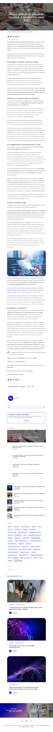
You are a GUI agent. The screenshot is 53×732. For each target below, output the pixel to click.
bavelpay (32, 529)
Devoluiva (18, 535)
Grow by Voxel (12, 543)
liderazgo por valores (14, 546)
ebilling (10, 538)
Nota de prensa (12, 549)
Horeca (21, 543)
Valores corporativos (26, 557)
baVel (25, 529)
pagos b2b (22, 386)
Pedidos (33, 552)
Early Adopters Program (35, 535)
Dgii (24, 535)
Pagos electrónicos (26, 9)
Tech (9, 557)
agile (10, 526)
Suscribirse (26, 420)
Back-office (17, 529)
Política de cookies (29, 726)
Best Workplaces (22, 532)
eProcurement (36, 538)
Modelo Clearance (35, 546)
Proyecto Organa (12, 555)
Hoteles (28, 543)
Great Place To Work (35, 540)
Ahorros (16, 526)
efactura (18, 538)
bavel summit (12, 532)
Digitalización (12, 604)
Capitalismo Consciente (35, 532)
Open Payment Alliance (13, 386)
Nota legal (42, 725)
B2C (39, 526)
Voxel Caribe (18, 560)
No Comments (34, 24)
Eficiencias (26, 538)
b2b (34, 526)
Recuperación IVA (24, 555)
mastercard (25, 546)
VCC (32, 386)
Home (9, 31)
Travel (28, 386)
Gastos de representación (21, 540)
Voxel (10, 560)
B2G (10, 529)
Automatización (25, 526)
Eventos (10, 540)
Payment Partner (24, 552)
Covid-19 (10, 535)
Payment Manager (13, 552)
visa (40, 557)
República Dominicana (37, 555)
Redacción (18, 24)
